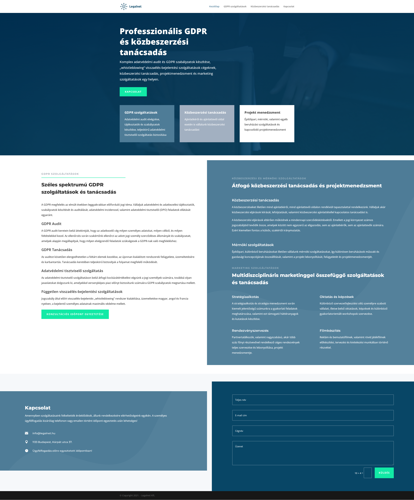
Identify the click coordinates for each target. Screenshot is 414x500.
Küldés (384, 472)
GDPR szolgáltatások (235, 6)
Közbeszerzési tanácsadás (265, 6)
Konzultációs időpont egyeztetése (75, 314)
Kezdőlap (214, 6)
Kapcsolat (288, 6)
